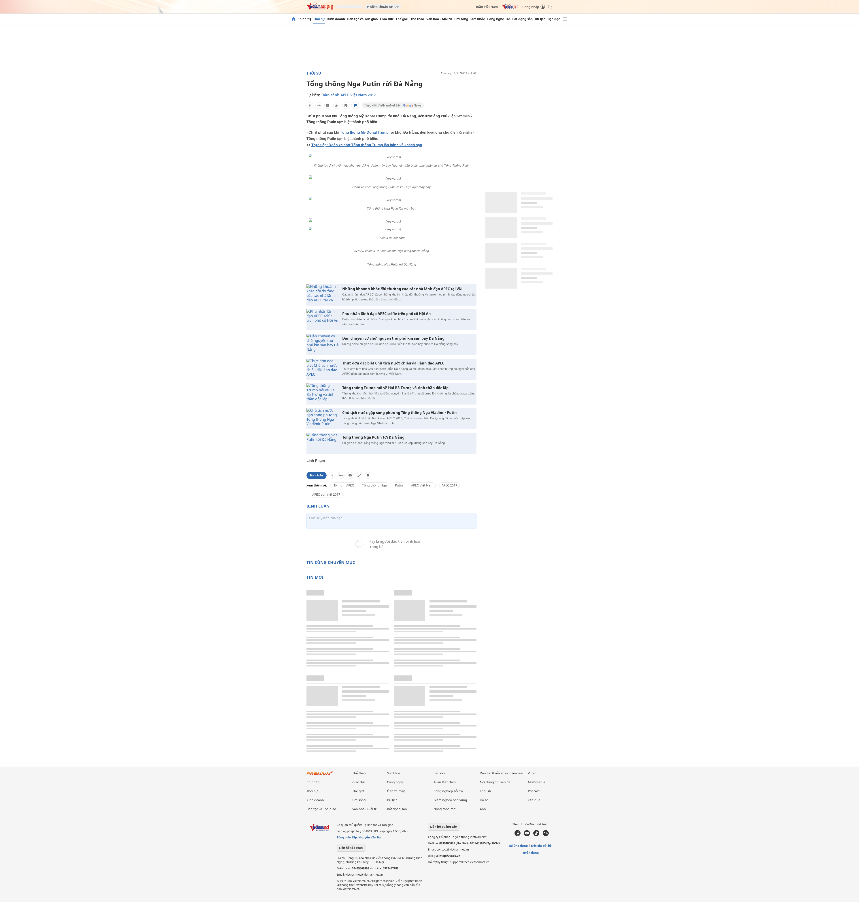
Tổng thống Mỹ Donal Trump (364, 132)
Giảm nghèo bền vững (450, 800)
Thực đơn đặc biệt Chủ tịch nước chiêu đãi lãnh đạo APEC (393, 363)
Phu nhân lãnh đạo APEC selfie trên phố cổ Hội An (386, 313)
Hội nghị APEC (343, 485)
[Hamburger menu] (565, 19)
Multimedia (536, 782)
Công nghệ (495, 19)
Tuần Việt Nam (487, 6)
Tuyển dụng (530, 853)
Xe (508, 19)
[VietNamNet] (293, 19)
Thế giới (402, 19)
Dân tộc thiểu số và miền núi (501, 773)
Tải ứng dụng (518, 846)
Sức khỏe (477, 19)
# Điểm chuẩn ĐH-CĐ (383, 6)
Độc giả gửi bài (542, 846)
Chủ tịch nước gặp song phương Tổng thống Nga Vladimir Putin (399, 412)
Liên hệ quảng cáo (443, 827)
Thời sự (319, 19)
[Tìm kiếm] (550, 6)
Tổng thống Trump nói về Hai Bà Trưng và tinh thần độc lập (395, 388)
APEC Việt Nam (422, 485)
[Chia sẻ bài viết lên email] (327, 105)
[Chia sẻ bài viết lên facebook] (309, 105)
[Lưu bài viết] (345, 105)
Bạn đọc (554, 19)
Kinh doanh (336, 19)
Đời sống (461, 19)
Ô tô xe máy (396, 791)
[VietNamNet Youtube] (527, 835)
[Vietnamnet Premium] (319, 775)
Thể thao (417, 19)
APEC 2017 (449, 485)
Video (532, 773)
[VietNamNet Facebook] (518, 835)
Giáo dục (386, 19)
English (485, 791)
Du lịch (540, 19)
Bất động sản (522, 19)
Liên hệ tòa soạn (351, 848)
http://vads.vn (449, 856)
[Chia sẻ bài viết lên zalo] (318, 105)
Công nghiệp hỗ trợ (448, 791)
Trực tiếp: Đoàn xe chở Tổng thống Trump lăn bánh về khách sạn (366, 145)
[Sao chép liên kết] (336, 105)
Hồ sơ (484, 800)
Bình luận (316, 475)
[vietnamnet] (319, 9)
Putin (399, 485)
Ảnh (483, 809)
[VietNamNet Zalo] (546, 835)
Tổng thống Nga (374, 485)
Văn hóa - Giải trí (439, 19)
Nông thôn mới (445, 809)
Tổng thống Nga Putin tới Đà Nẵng (373, 437)
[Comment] (355, 105)
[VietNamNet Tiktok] (536, 835)
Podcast (534, 791)
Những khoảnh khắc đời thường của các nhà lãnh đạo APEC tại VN (402, 289)
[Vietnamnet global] (510, 8)
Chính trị (304, 19)
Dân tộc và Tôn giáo (362, 19)
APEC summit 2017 (326, 494)
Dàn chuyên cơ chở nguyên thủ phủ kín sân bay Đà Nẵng (393, 338)
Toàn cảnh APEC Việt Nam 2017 (348, 94)
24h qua (534, 800)
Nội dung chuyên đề (495, 782)
